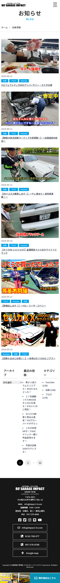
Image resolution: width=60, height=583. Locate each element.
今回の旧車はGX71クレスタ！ (29, 448)
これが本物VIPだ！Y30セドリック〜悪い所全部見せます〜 (30, 434)
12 (40, 462)
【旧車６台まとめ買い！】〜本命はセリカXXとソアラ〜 (28, 358)
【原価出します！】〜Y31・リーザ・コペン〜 (23, 305)
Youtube (24, 80)
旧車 (4, 80)
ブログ (13, 80)
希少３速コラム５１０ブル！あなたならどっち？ (30, 387)
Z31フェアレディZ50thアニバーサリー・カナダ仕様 (26, 85)
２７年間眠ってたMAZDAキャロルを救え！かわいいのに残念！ (30, 403)
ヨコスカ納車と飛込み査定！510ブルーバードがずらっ (30, 418)
